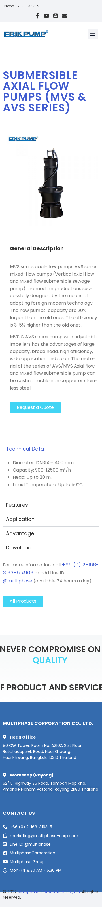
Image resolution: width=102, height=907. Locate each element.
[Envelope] (64, 15)
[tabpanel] (51, 477)
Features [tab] (17, 504)
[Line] (55, 15)
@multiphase (17, 581)
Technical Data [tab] (25, 448)
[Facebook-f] (37, 15)
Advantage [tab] (20, 533)
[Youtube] (46, 15)
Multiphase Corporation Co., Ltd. (49, 892)
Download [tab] (18, 547)
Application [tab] (20, 519)
